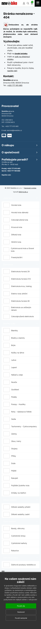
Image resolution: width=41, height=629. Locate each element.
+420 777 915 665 (14, 85)
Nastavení (21, 612)
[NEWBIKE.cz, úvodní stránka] (9, 3)
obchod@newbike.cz (14, 130)
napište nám (12, 71)
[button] (28, 3)
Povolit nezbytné (21, 618)
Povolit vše (21, 606)
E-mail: (4, 130)
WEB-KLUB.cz (23, 192)
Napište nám (6, 175)
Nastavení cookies (30, 188)
